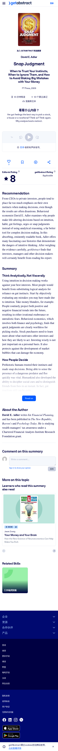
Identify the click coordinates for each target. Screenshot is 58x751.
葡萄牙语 (6, 672)
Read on (29, 398)
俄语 (4, 661)
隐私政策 (6, 696)
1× (12, 137)
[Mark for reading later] (22, 162)
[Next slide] (54, 550)
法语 (4, 678)
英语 (4, 645)
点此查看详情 (15, 748)
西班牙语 (6, 656)
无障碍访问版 (7, 712)
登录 (22, 147)
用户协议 (6, 707)
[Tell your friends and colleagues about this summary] (49, 162)
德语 (4, 651)
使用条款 (6, 701)
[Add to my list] (35, 162)
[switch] (29, 137)
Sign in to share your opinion (20, 468)
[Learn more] (19, 171)
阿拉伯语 (6, 683)
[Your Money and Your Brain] (29, 508)
